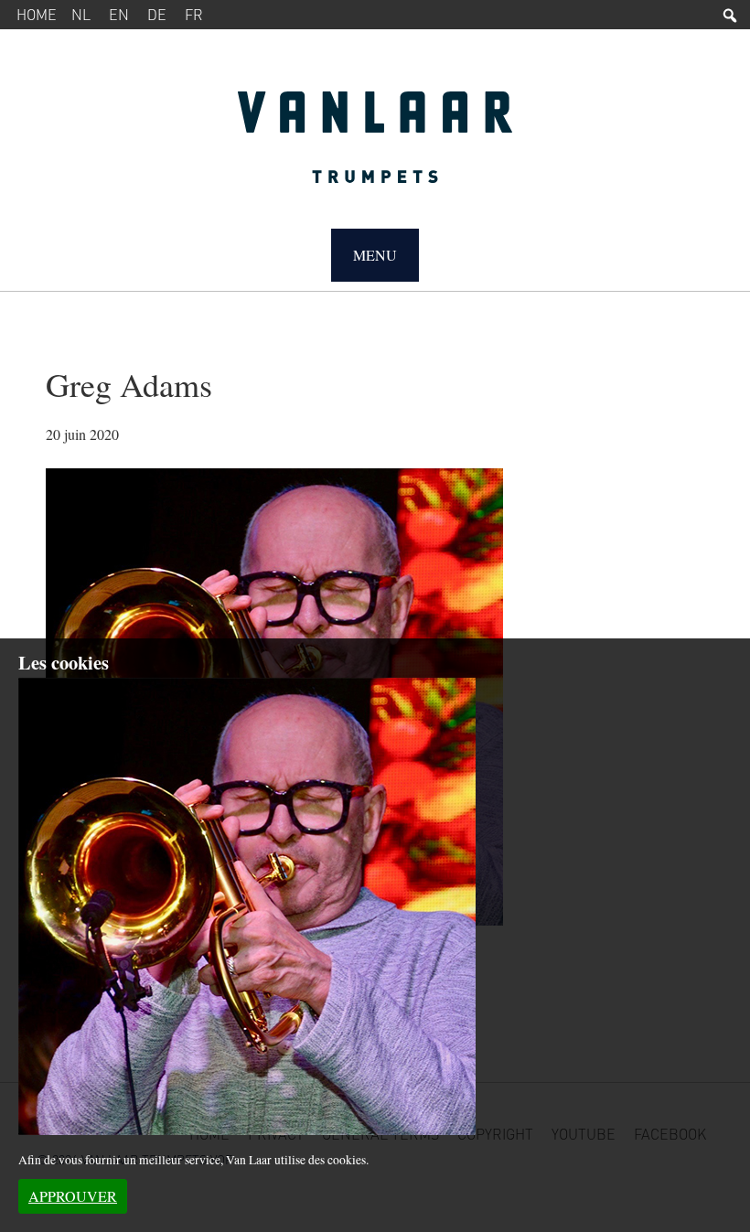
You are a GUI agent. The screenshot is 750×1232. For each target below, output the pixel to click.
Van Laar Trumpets (375, 146)
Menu (375, 254)
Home (36, 14)
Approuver (72, 1195)
